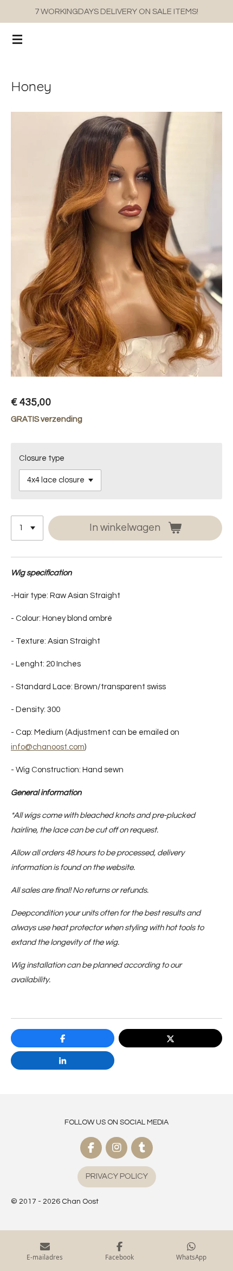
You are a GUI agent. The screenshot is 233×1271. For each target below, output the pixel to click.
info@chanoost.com (48, 747)
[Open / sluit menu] (17, 39)
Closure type (41, 458)
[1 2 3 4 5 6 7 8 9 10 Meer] (27, 528)
